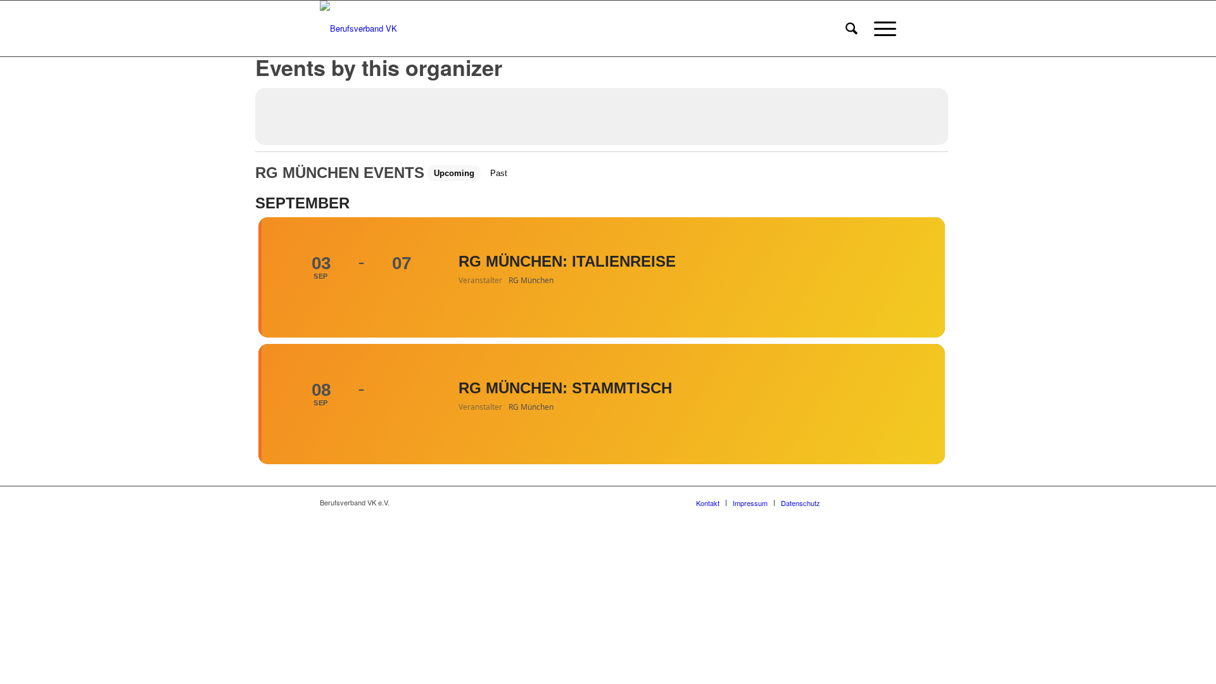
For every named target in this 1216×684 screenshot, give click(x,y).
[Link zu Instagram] (867, 502)
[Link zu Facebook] (848, 502)
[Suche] (851, 28)
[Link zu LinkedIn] (886, 502)
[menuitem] (851, 28)
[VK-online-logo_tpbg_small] (358, 28)
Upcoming (454, 173)
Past (498, 173)
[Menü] (881, 28)
